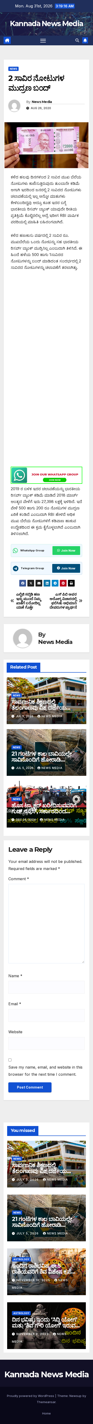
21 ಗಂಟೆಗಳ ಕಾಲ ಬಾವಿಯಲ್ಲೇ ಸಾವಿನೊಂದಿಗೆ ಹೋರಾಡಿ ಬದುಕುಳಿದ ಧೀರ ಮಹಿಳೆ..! (41, 759)
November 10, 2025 (33, 1280)
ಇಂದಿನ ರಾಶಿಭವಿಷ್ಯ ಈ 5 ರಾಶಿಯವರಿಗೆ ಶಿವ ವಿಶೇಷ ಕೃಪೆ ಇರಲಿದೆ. (41, 1271)
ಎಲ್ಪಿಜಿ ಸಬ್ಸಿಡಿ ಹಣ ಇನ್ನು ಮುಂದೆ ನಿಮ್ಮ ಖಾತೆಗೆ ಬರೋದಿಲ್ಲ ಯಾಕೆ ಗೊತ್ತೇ (28, 601)
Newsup (75, 1396)
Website (15, 1031)
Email (14, 1003)
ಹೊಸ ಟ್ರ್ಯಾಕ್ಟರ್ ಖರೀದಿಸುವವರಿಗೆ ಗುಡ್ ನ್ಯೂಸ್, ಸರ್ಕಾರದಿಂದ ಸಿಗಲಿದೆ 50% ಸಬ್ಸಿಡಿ (44, 811)
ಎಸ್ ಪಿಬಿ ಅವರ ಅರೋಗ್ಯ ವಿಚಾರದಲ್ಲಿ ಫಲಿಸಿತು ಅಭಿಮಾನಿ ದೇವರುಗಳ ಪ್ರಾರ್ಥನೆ (63, 601)
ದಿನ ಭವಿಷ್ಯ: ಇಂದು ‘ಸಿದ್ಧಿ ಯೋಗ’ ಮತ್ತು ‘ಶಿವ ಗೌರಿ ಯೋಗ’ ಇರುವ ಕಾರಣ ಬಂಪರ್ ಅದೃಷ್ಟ (44, 1325)
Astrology (21, 1259)
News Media (42, 102)
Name (15, 975)
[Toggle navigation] (43, 40)
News (13, 68)
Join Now (68, 550)
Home (46, 1413)
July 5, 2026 (28, 1179)
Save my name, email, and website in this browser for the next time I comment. (45, 1071)
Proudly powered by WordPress (31, 1396)
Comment (18, 878)
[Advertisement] (46, 324)
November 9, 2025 (33, 1334)
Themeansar (46, 1402)
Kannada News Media (46, 23)
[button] (77, 40)
